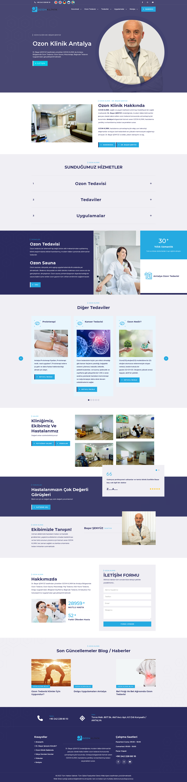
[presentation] (21, 358)
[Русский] (68, 2)
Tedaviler (105, 9)
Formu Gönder (127, 624)
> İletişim (38, 762)
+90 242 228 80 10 (58, 719)
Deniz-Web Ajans (103, 776)
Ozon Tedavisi (90, 9)
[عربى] (73, 2)
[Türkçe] (55, 2)
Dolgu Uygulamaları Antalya (90, 691)
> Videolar (38, 758)
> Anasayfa (38, 742)
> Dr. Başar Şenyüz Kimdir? (45, 746)
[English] (60, 2)
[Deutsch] (64, 2)
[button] (88, 400)
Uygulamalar (119, 9)
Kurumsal (75, 9)
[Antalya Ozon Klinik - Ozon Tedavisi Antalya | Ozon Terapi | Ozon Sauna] (44, 9)
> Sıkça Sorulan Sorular (44, 754)
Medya (132, 9)
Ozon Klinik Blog (41, 686)
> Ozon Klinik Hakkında (44, 750)
